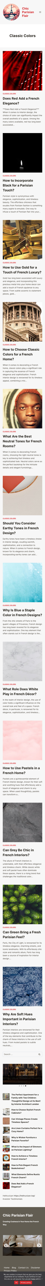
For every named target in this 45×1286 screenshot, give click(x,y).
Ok (16, 1282)
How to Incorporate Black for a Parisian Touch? (18, 185)
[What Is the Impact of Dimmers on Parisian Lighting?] (6, 1148)
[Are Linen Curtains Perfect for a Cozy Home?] (6, 1130)
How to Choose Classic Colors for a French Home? (21, 354)
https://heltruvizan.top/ (24, 1196)
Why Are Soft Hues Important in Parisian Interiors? (19, 1019)
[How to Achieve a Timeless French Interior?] (6, 1157)
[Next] (39, 1245)
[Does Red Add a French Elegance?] (6, 1185)
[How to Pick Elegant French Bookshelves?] (6, 1167)
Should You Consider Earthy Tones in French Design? (21, 528)
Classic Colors (9, 93)
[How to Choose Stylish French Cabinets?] (6, 1111)
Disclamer (35, 1267)
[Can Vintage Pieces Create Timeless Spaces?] (6, 1121)
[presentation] (22, 70)
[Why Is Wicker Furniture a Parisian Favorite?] (6, 1139)
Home (6, 1267)
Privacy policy (26, 1282)
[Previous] (6, 1245)
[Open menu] (40, 12)
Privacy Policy (10, 1271)
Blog (14, 1267)
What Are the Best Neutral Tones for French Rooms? (22, 441)
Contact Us (23, 1267)
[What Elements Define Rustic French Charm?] (6, 1176)
